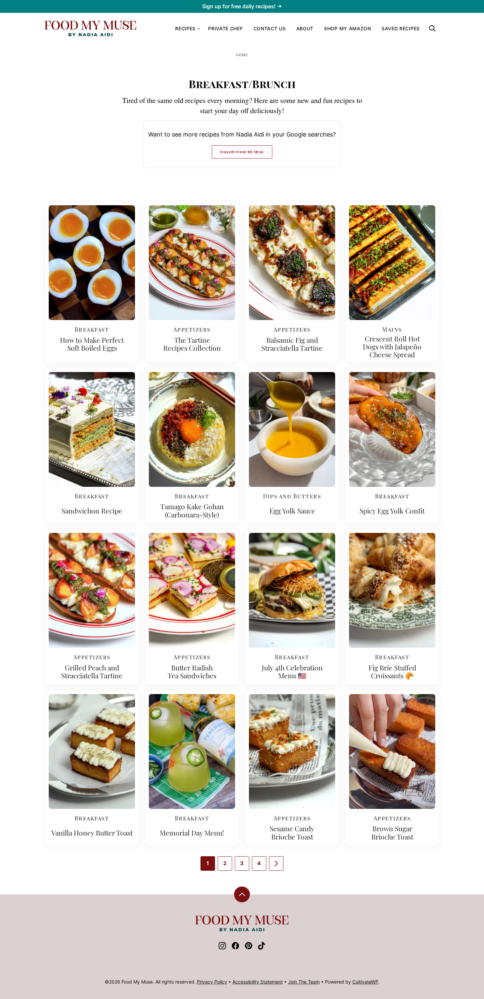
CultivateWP (365, 982)
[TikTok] (262, 947)
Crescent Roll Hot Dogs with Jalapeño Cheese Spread (392, 346)
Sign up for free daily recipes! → (242, 6)
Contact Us (270, 28)
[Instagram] (222, 947)
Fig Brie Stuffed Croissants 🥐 (392, 671)
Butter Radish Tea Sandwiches (192, 671)
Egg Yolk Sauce (292, 510)
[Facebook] (235, 947)
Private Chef (225, 28)
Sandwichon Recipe (92, 510)
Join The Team (304, 982)
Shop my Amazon (347, 28)
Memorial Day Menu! (192, 833)
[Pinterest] (249, 947)
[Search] (432, 28)
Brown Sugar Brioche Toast (392, 832)
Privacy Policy (212, 982)
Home (242, 55)
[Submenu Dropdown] (199, 29)
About (305, 28)
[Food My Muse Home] (90, 28)
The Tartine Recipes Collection (192, 344)
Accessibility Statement (257, 982)
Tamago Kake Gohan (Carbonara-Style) (192, 510)
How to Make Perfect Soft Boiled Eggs (92, 344)
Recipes (185, 28)
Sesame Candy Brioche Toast (292, 832)
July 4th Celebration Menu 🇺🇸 (292, 671)
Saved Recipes (401, 28)
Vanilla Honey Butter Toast (92, 833)
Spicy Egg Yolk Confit (392, 510)
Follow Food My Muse (242, 151)
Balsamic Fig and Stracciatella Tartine (292, 344)
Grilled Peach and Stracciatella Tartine (91, 671)
